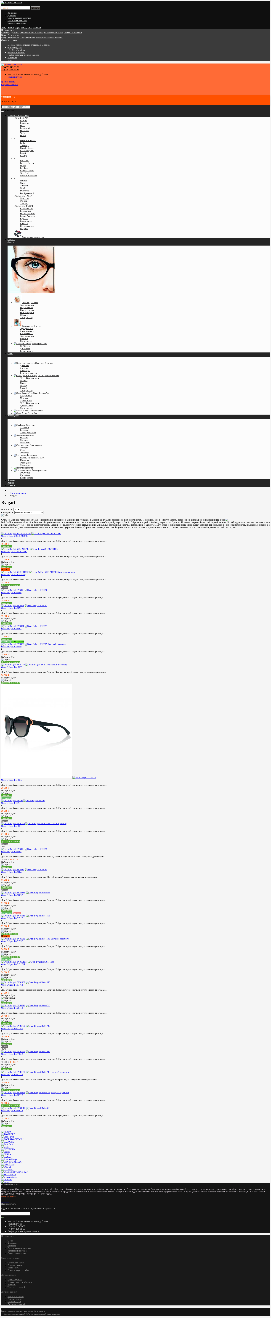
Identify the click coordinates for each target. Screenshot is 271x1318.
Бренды (11, 480)
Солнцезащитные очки (33, 237)
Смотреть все (26, 317)
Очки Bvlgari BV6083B (12, 895)
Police (23, 135)
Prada (22, 125)
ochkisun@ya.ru (15, 47)
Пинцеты (24, 460)
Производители (15, 1279)
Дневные (24, 368)
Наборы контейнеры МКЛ (32, 458)
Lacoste (23, 153)
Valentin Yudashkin (28, 176)
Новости (12, 485)
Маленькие (25, 443)
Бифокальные (26, 307)
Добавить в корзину (10, 585)
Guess (22, 183)
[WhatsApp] (7, 1201)
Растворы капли (39, 343)
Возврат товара (15, 1265)
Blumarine (24, 123)
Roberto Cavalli (27, 170)
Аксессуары (13, 416)
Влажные (24, 430)
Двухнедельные (27, 331)
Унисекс (24, 203)
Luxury (23, 155)
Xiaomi (23, 388)
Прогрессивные (27, 310)
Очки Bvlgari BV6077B (12, 1095)
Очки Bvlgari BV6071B (12, 1008)
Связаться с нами (16, 1263)
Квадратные (25, 211)
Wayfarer (24, 228)
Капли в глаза (26, 351)
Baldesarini (25, 128)
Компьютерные (27, 312)
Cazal (22, 188)
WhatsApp (12, 57)
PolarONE (24, 130)
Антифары (25, 370)
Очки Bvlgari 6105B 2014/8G (14, 536)
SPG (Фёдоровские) (29, 378)
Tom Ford (24, 173)
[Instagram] (3, 1201)
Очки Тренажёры (41, 393)
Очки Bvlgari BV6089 (11, 647)
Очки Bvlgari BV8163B (12, 1054)
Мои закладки (14, 1301)
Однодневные (26, 328)
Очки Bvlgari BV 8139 (11, 667)
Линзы (11, 242)
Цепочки (29, 468)
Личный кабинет (16, 1296)
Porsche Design (27, 163)
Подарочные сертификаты (20, 1282)
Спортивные (26, 221)
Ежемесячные (26, 333)
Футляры (29, 435)
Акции (11, 483)
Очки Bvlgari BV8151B (12, 918)
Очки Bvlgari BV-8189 (11, 826)
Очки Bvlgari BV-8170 (11, 780)
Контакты (12, 13)
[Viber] (8, 1201)
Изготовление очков (17, 20)
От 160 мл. (25, 346)
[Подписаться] (2, 1217)
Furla (22, 143)
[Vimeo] (4, 1201)
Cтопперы (24, 465)
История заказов (27, 38)
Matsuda (23, 380)
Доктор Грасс (26, 406)
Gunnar (23, 383)
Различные (32, 455)
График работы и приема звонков (23, 1231)
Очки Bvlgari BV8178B (12, 1028)
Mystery (23, 385)
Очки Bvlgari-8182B (10, 803)
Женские (24, 201)
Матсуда (24, 398)
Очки (10, 353)
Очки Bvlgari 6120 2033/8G (14, 551)
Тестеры (24, 448)
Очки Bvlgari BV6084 (11, 872)
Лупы (22, 450)
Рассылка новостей (54, 38)
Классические (26, 208)
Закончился (6, 546)
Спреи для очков (28, 432)
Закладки (40, 38)
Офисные (24, 315)
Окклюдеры (25, 463)
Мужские (24, 198)
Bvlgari (23, 120)
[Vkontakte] (2, 1201)
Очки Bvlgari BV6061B (12, 1110)
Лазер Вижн (26, 395)
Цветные (24, 338)
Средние (24, 440)
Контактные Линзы (31, 326)
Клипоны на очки (28, 373)
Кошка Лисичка (27, 213)
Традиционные (27, 305)
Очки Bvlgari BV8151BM (13, 964)
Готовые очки (36, 411)
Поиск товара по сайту (18, 1270)
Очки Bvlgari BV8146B (12, 985)
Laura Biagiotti (27, 150)
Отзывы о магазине (17, 23)
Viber (10, 60)
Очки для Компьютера (48, 375)
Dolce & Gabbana (28, 140)
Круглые (24, 218)
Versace (23, 181)
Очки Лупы (33, 413)
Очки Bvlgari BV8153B (12, 941)
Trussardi (24, 186)
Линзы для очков (30, 302)
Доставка (12, 15)
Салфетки (30, 425)
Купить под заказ (9, 934)
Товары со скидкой (16, 1287)
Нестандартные (27, 226)
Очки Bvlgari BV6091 (11, 628)
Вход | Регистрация (10, 35)
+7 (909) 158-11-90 (16, 52)
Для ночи (24, 365)
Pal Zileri (24, 160)
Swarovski (24, 191)
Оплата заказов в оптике (19, 18)
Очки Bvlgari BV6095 (11, 851)
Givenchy (24, 145)
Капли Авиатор (27, 216)
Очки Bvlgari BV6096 (11, 592)
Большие (24, 438)
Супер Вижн (26, 401)
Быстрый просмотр (66, 572)
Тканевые (24, 427)
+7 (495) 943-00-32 (16, 50)
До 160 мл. (25, 348)
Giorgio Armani (27, 148)
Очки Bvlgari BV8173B (12, 1074)
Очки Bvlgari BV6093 (11, 608)
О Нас (10, 1241)
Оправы (11, 239)
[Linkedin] (5, 1201)
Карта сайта (13, 1268)
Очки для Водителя (44, 363)
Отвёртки (24, 453)
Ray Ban (24, 168)
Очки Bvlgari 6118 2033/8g (13, 574)
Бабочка (24, 223)
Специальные (36, 445)
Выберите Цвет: (8, 562)
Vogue (23, 133)
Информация (7, 30)
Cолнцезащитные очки (18, 115)
